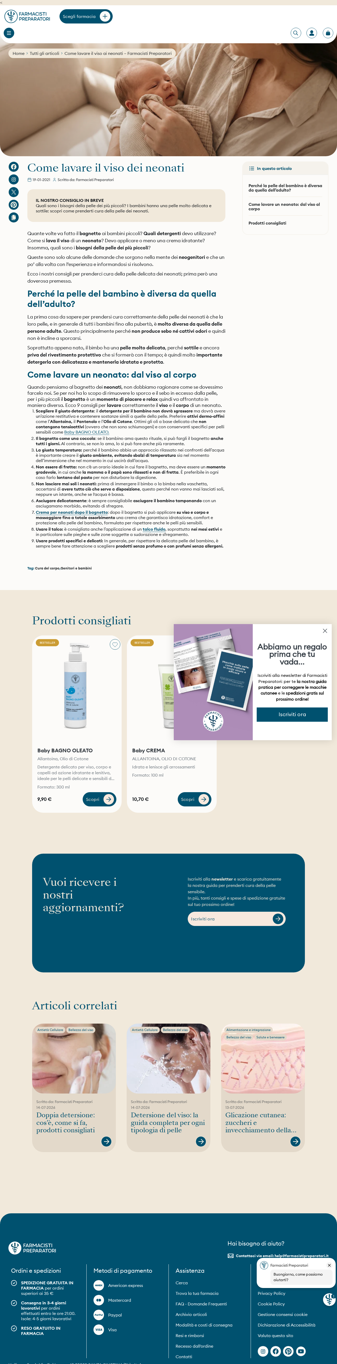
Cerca (182, 1282)
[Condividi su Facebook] (13, 166)
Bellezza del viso (80, 1030)
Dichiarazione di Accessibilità (286, 1325)
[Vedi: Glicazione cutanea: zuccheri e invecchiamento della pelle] (295, 1141)
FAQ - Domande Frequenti (201, 1303)
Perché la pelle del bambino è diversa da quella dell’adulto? (285, 188)
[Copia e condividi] (13, 217)
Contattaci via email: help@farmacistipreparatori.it (282, 1255)
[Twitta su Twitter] (13, 192)
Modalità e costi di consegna (204, 1325)
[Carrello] (328, 33)
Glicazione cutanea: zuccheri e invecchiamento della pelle (258, 1122)
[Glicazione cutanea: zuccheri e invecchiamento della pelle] (263, 1059)
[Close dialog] (325, 630)
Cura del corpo (47, 568)
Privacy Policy (271, 1293)
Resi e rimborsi (190, 1335)
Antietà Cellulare (50, 1030)
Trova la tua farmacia (197, 1293)
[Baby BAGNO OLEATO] (77, 689)
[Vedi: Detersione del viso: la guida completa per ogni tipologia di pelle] (201, 1141)
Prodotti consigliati (267, 223)
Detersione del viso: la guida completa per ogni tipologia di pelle (168, 1122)
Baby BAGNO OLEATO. (86, 432)
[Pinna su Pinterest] (13, 204)
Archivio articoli (191, 1314)
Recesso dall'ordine (194, 1346)
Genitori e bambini (76, 568)
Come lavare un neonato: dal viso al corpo (284, 206)
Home (18, 53)
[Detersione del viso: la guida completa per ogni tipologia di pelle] (168, 1059)
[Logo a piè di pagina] (32, 1248)
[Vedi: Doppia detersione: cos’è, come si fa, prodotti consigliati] (106, 1141)
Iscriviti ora (292, 714)
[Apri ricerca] (295, 33)
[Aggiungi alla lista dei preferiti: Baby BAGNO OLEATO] (115, 644)
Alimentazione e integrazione (248, 1030)
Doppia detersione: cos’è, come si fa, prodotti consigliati (65, 1122)
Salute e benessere (270, 1037)
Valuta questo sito (275, 1335)
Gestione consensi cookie (283, 1314)
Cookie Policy (271, 1303)
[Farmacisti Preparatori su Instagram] (13, 179)
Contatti (184, 1356)
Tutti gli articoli (44, 53)
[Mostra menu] (9, 33)
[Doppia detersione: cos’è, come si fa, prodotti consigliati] (74, 1059)
